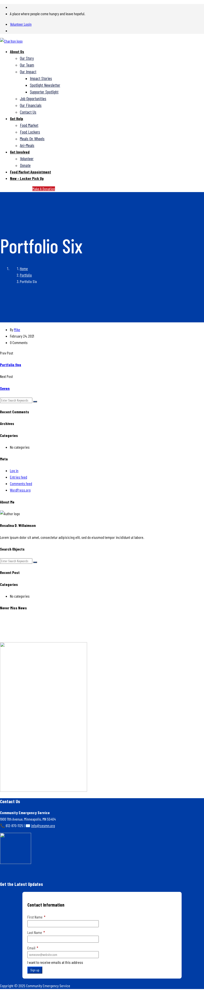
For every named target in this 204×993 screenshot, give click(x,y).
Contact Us (28, 112)
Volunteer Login (21, 24)
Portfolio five (10, 364)
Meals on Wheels (32, 138)
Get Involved (20, 151)
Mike (17, 329)
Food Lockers (30, 132)
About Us (17, 51)
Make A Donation (43, 188)
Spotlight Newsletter (45, 85)
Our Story (27, 58)
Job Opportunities (33, 98)
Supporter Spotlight (44, 91)
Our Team (27, 65)
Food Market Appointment (30, 171)
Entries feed (18, 477)
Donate (25, 165)
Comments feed (21, 483)
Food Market (29, 125)
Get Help (16, 118)
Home (24, 268)
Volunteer (27, 158)
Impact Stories (41, 78)
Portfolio (26, 275)
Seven (5, 388)
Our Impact (28, 71)
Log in (14, 470)
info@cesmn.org (43, 825)
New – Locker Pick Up (27, 178)
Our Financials (31, 105)
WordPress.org (20, 490)
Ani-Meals (27, 145)
